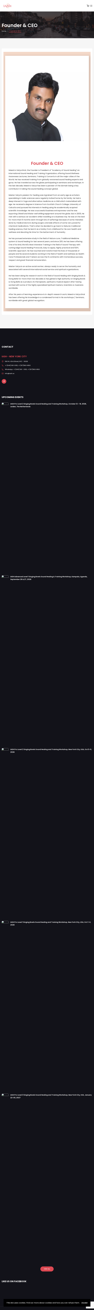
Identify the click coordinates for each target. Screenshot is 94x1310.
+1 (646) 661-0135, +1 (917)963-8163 (17, 365)
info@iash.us (9, 373)
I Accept (84, 1303)
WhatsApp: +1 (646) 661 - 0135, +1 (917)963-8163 (22, 369)
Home (4, 31)
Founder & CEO (47, 163)
